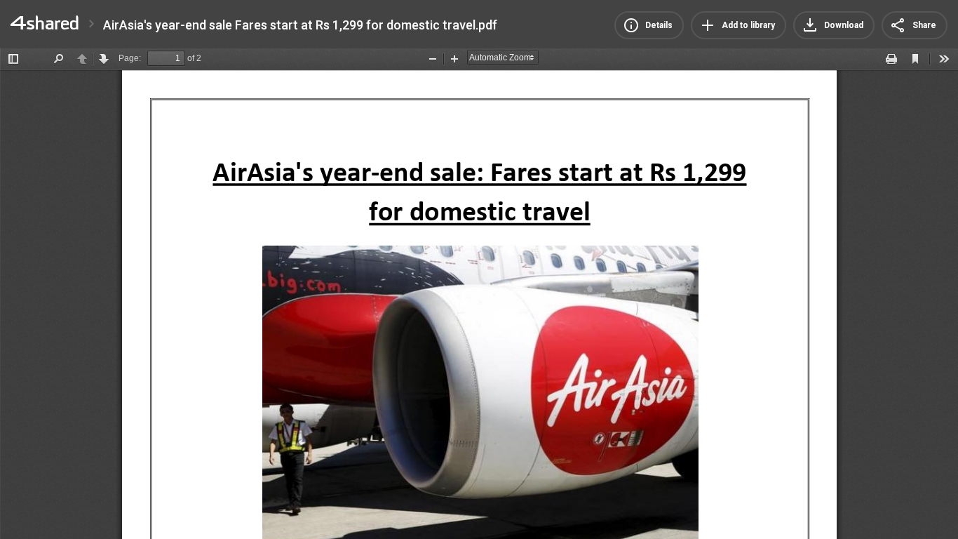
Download (843, 25)
